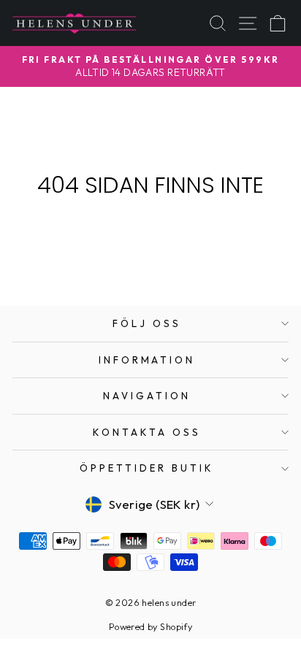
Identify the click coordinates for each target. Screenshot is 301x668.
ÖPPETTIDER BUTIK (147, 468)
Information (147, 360)
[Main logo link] (74, 23)
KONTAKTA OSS (147, 432)
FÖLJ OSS (147, 323)
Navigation (147, 396)
